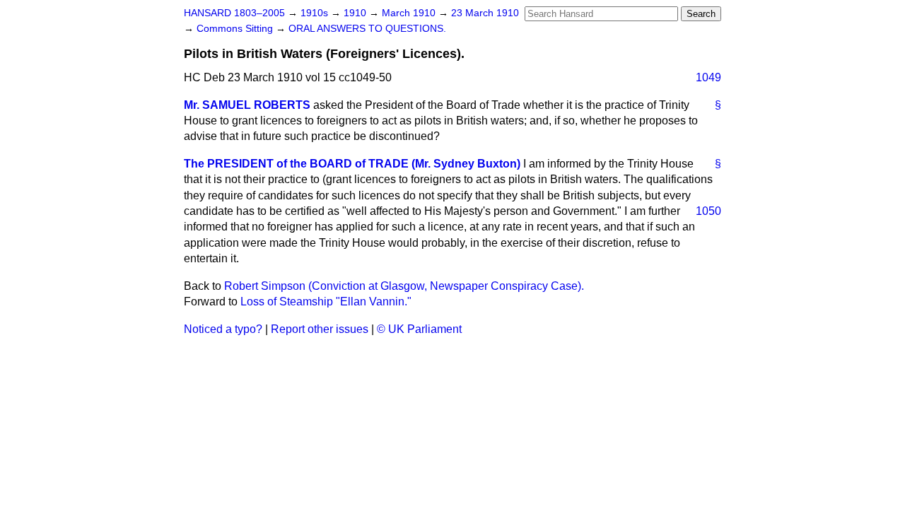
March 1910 (410, 13)
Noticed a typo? (223, 329)
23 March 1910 (485, 13)
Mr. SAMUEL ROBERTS (247, 105)
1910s (315, 13)
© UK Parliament (419, 329)
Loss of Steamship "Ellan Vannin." (325, 302)
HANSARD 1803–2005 (234, 13)
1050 (708, 211)
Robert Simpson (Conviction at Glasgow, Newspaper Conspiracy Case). (404, 286)
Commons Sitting (236, 28)
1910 (356, 13)
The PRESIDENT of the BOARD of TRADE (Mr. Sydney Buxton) (352, 164)
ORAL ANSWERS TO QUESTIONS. (367, 28)
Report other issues (319, 329)
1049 (708, 77)
